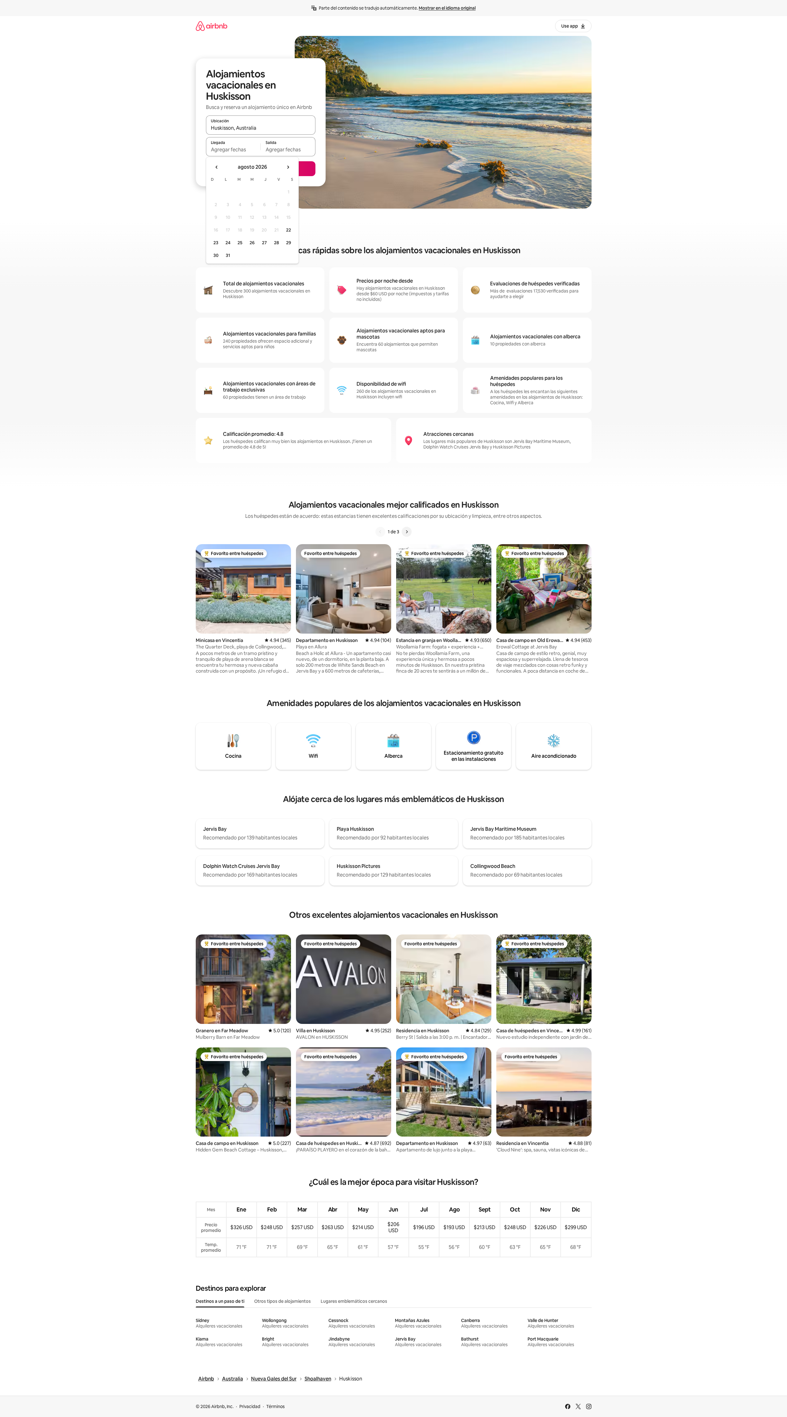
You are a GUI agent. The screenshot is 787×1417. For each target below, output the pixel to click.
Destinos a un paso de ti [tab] (220, 1301)
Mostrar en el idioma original (447, 8)
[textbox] (233, 149)
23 (215, 242)
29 (288, 242)
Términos (275, 1406)
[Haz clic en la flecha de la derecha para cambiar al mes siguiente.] (288, 167)
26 (252, 242)
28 (276, 242)
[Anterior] (380, 532)
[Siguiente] (407, 532)
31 (228, 255)
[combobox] (260, 128)
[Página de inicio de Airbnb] (211, 26)
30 (216, 255)
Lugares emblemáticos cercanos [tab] (354, 1301)
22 (288, 230)
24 (227, 242)
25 (239, 242)
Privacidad (249, 1406)
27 (264, 242)
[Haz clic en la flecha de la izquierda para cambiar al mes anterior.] (217, 167)
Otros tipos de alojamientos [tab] (282, 1301)
